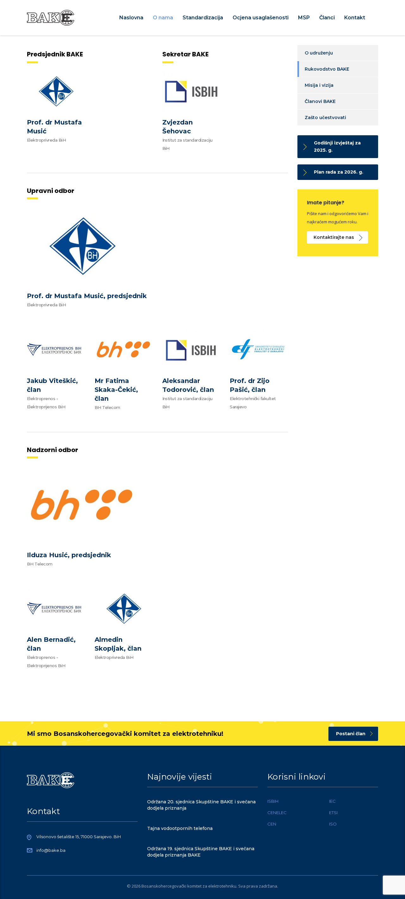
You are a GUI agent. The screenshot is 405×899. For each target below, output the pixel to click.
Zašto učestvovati (325, 117)
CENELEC (277, 812)
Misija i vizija (319, 85)
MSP (304, 18)
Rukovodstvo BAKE (327, 69)
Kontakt (354, 18)
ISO (333, 823)
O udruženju (319, 53)
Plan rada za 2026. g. (338, 172)
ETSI (333, 812)
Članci (327, 18)
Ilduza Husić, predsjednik (69, 555)
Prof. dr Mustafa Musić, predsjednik (87, 296)
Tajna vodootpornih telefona (180, 828)
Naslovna (131, 18)
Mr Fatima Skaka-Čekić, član (116, 389)
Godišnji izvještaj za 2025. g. (337, 146)
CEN (271, 823)
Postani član (350, 733)
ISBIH (272, 801)
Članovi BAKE (320, 101)
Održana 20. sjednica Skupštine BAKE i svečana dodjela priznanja (201, 805)
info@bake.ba (50, 850)
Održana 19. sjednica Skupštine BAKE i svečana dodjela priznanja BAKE (200, 852)
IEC (332, 801)
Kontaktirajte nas (334, 237)
